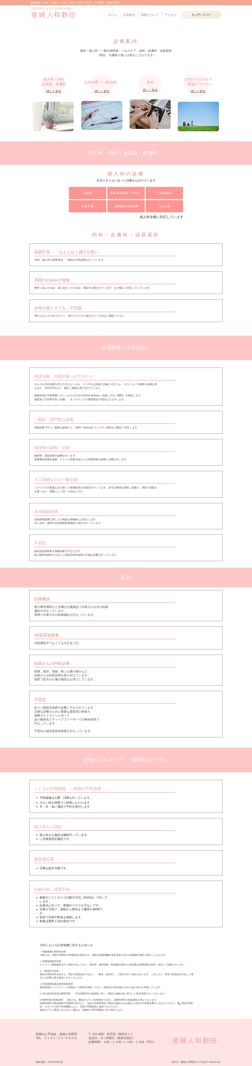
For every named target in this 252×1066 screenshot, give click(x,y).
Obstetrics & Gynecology (51, 8)
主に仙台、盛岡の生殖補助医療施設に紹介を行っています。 (68, 522)
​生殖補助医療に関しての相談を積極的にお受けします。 (67, 519)
